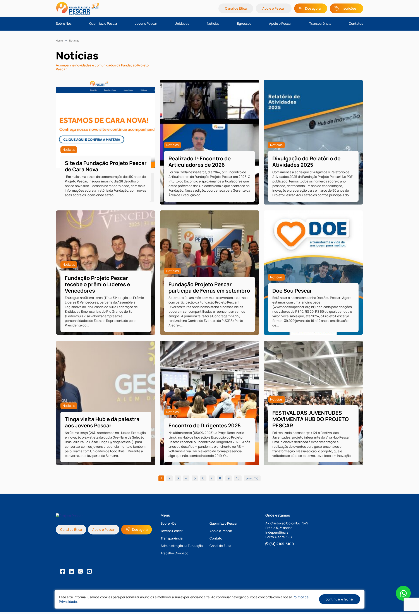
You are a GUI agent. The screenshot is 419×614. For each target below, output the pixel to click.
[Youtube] (89, 571)
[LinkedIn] (71, 571)
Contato (216, 538)
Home (59, 40)
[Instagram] (80, 571)
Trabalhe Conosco (174, 553)
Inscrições (349, 8)
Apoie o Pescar (273, 8)
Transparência (320, 23)
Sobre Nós (64, 23)
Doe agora (313, 8)
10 (237, 478)
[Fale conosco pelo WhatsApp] (403, 594)
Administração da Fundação (182, 545)
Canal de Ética (236, 8)
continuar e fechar (340, 599)
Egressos (244, 23)
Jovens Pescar (146, 23)
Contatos (356, 23)
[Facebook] (62, 571)
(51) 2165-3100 (281, 543)
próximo (252, 478)
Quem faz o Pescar (103, 23)
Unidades (182, 23)
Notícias (213, 23)
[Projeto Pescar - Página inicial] (91, 8)
